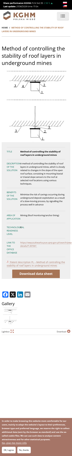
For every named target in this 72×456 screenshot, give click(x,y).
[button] (10, 315)
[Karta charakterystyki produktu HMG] (9, 262)
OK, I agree (9, 450)
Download (61, 331)
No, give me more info (14, 443)
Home (5, 27)
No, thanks (24, 450)
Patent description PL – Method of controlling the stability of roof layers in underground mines (36, 264)
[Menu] (63, 16)
